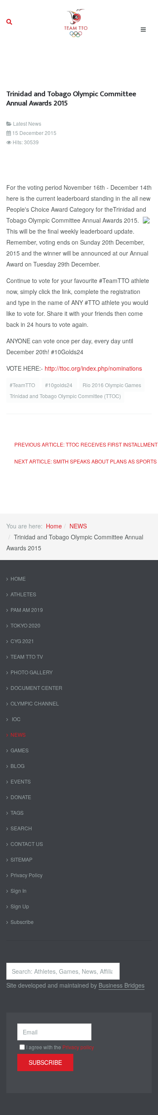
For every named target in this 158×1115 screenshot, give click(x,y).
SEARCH (21, 828)
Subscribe (22, 921)
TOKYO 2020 (25, 625)
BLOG (17, 765)
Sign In (19, 890)
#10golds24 (59, 384)
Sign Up (20, 906)
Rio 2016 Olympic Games (112, 384)
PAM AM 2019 (27, 609)
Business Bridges (122, 985)
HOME (18, 578)
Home (54, 526)
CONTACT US (27, 843)
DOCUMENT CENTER (36, 687)
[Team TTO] (76, 21)
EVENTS (21, 781)
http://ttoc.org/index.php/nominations (93, 368)
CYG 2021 (22, 640)
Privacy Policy (27, 874)
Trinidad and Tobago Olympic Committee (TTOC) (65, 395)
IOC (16, 718)
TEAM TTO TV (27, 656)
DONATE (21, 796)
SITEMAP (21, 859)
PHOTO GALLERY (32, 672)
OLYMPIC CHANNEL (35, 703)
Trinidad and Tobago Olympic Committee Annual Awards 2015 (71, 98)
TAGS (17, 812)
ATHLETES (23, 594)
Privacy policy (78, 1046)
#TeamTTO (23, 384)
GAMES (20, 750)
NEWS (78, 526)
